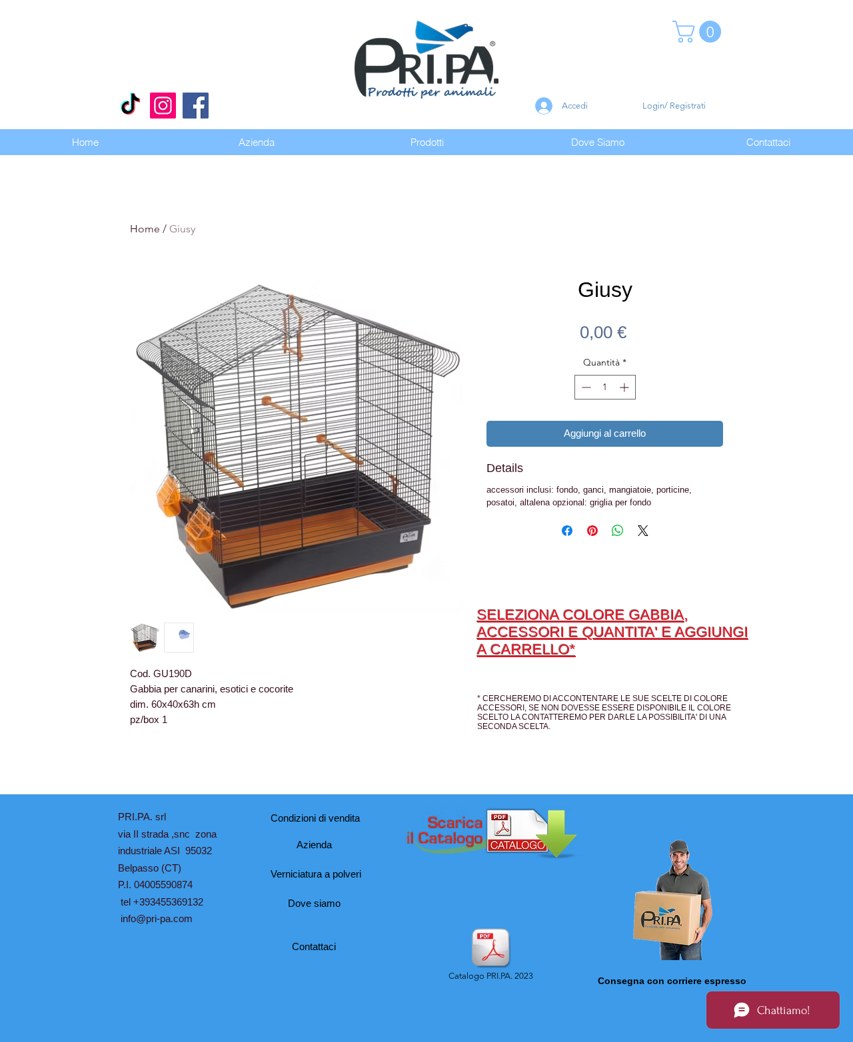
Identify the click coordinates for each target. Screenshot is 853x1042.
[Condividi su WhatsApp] (618, 531)
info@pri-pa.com (157, 918)
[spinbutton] (605, 387)
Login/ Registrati (674, 106)
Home (145, 228)
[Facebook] (196, 106)
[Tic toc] (130, 106)
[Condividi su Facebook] (567, 531)
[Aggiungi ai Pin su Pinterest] (592, 531)
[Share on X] (643, 531)
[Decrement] (584, 387)
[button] (699, 32)
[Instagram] (163, 106)
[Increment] (625, 387)
